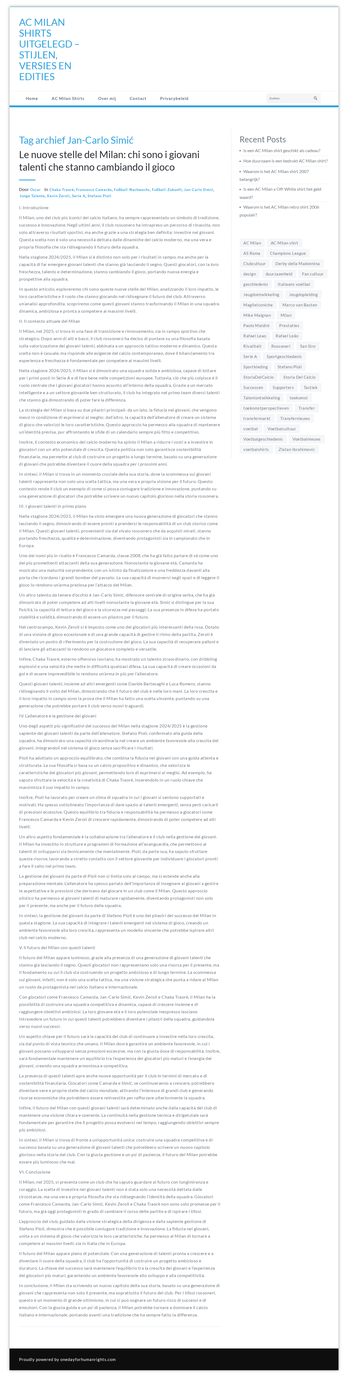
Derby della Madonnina (297, 263)
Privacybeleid (174, 98)
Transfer (307, 408)
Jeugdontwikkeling (261, 294)
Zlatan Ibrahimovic (297, 449)
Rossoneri (281, 346)
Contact (138, 98)
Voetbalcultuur (282, 428)
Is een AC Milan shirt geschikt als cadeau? (281, 150)
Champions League (288, 253)
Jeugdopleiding (303, 294)
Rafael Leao (254, 335)
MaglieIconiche (258, 304)
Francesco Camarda (94, 189)
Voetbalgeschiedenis (263, 439)
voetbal (250, 428)
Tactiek (311, 387)
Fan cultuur (313, 273)
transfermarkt (257, 418)
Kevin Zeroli (58, 196)
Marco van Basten (299, 304)
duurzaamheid (279, 273)
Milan (286, 315)
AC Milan (252, 242)
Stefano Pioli (99, 196)
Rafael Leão (287, 335)
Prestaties (289, 325)
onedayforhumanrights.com (88, 1359)
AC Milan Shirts (68, 98)
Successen (253, 387)
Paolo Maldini (256, 325)
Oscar (35, 189)
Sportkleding (255, 366)
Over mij (107, 98)
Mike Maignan (257, 315)
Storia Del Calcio (299, 377)
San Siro (308, 346)
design (249, 273)
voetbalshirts (256, 449)
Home (32, 98)
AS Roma (251, 253)
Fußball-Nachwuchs (132, 189)
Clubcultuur (254, 263)
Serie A (78, 196)
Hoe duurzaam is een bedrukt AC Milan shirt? (285, 160)
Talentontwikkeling (261, 397)
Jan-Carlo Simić (198, 189)
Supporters (283, 387)
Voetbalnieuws (307, 439)
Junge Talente (32, 196)
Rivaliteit (252, 346)
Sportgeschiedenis (284, 356)
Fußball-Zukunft (167, 189)
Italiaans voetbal (294, 284)
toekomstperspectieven (266, 408)
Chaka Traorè (61, 189)
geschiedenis (255, 284)
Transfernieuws (295, 418)
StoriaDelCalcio (258, 377)
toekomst (299, 397)
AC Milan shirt (285, 242)
